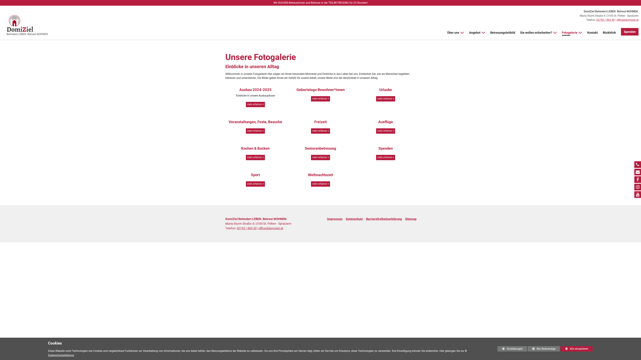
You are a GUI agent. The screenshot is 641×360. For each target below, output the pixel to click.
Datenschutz (354, 219)
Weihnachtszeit (320, 175)
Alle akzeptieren (574, 348)
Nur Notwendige (541, 349)
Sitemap (410, 219)
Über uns (453, 32)
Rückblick (609, 32)
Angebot (474, 32)
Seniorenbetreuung (320, 148)
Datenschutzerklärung (61, 355)
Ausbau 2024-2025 (255, 90)
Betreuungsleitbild (502, 32)
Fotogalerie (569, 32)
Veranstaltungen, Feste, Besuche (255, 122)
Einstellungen (509, 349)
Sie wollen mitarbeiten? (536, 32)
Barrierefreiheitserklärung (384, 219)
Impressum (335, 219)
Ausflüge (385, 122)
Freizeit (320, 122)
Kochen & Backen (255, 148)
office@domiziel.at (627, 20)
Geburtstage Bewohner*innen (320, 90)
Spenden (630, 32)
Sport (255, 175)
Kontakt (592, 32)
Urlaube (385, 90)
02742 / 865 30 (605, 20)
